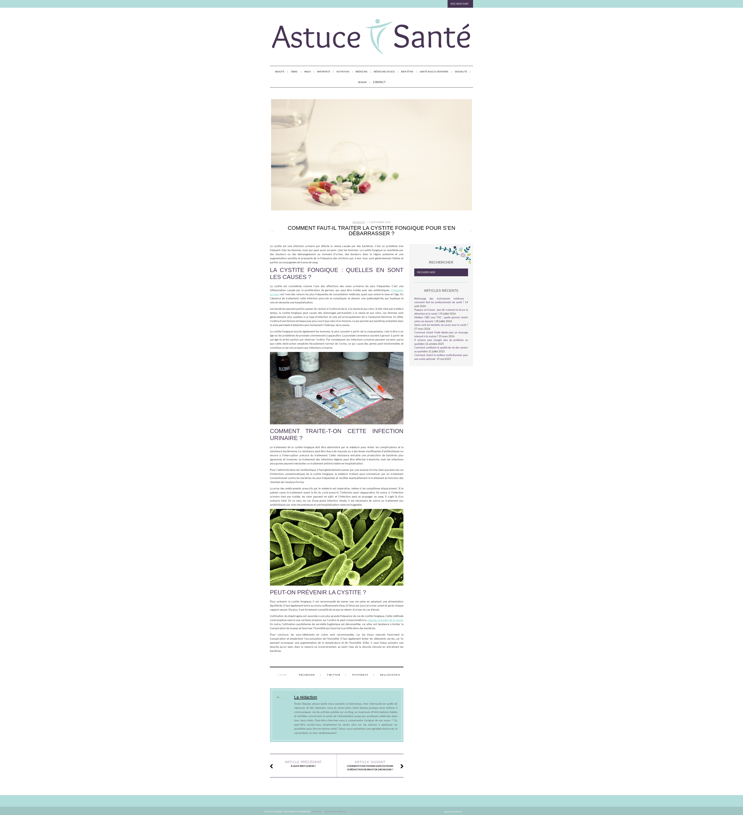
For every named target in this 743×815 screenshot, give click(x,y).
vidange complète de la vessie (385, 620)
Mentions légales (336, 812)
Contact (379, 82)
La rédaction (305, 697)
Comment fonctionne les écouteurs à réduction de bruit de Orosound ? (370, 765)
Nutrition (342, 71)
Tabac (294, 71)
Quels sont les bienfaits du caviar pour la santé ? (441, 324)
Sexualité (461, 71)
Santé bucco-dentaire (434, 71)
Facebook (307, 674)
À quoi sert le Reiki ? (303, 763)
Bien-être (407, 71)
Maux (307, 71)
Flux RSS (317, 812)
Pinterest (360, 674)
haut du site (452, 812)
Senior (362, 82)
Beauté (279, 71)
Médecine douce (384, 71)
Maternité (323, 71)
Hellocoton (390, 674)
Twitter (333, 674)
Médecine (361, 71)
